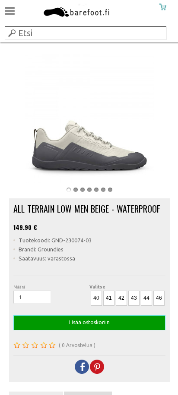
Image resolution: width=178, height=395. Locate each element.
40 (96, 298)
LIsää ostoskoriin (89, 322)
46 (159, 298)
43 (134, 298)
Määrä (19, 287)
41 (109, 298)
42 (121, 298)
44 (146, 298)
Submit (11, 33)
